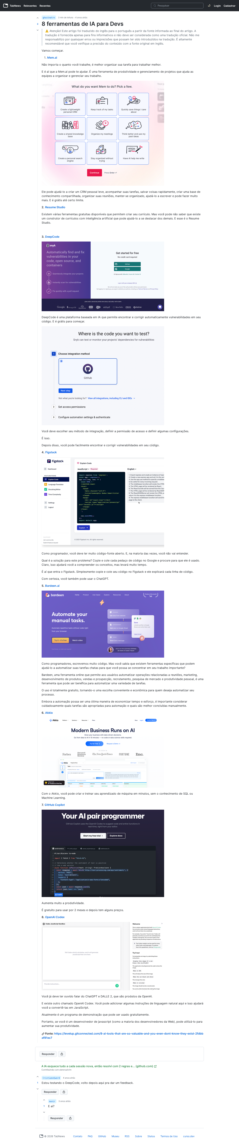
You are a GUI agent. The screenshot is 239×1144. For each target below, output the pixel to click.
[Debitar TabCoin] (37, 30)
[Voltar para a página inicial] (41, 1136)
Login (217, 5)
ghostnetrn (49, 17)
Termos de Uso (169, 1136)
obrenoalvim (65, 1069)
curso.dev (189, 1136)
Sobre (138, 1136)
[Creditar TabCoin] (37, 17)
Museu (115, 1136)
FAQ (90, 1136)
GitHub (102, 1136)
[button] (38, 1107)
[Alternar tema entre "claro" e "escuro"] (209, 5)
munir (52, 1101)
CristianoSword (51, 1078)
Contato (77, 1136)
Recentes (45, 5)
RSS (127, 1136)
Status (151, 1136)
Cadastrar (230, 5)
